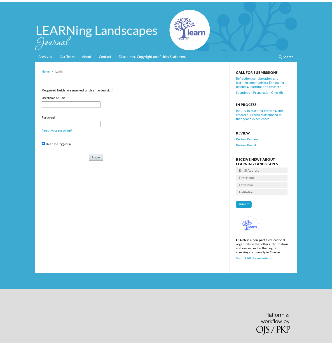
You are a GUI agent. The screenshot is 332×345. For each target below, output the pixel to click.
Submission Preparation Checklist (260, 92)
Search (287, 57)
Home (46, 71)
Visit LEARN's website (252, 258)
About (86, 57)
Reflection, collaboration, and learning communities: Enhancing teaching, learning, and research (260, 83)
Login (288, 7)
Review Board (246, 145)
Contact (105, 57)
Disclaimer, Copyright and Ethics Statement (152, 57)
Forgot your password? (57, 130)
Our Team (67, 57)
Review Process (247, 139)
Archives (45, 57)
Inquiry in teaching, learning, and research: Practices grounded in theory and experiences (259, 115)
